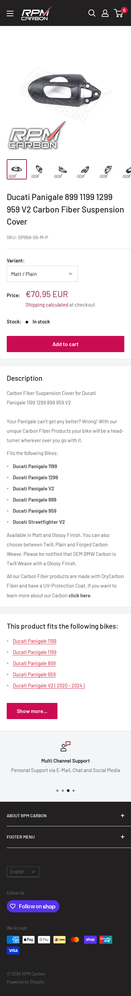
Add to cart (65, 344)
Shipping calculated (47, 305)
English (17, 871)
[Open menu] (10, 13)
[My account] (105, 13)
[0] (119, 13)
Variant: (16, 260)
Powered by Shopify (25, 982)
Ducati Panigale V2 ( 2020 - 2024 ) (49, 685)
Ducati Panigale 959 (34, 674)
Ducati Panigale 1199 (34, 641)
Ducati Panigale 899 (34, 663)
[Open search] (92, 13)
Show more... (32, 711)
